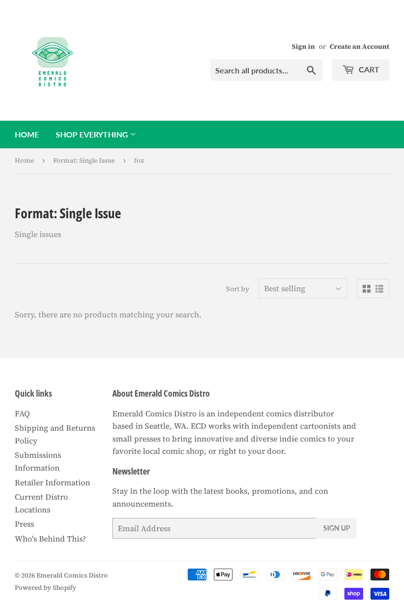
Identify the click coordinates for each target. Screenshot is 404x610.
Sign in (303, 46)
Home (27, 134)
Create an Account (359, 46)
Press (24, 523)
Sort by (237, 289)
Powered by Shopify (45, 587)
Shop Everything (93, 134)
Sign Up (336, 528)
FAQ (22, 413)
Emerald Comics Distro (72, 575)
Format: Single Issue (84, 160)
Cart (368, 69)
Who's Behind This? (50, 538)
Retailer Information (52, 482)
